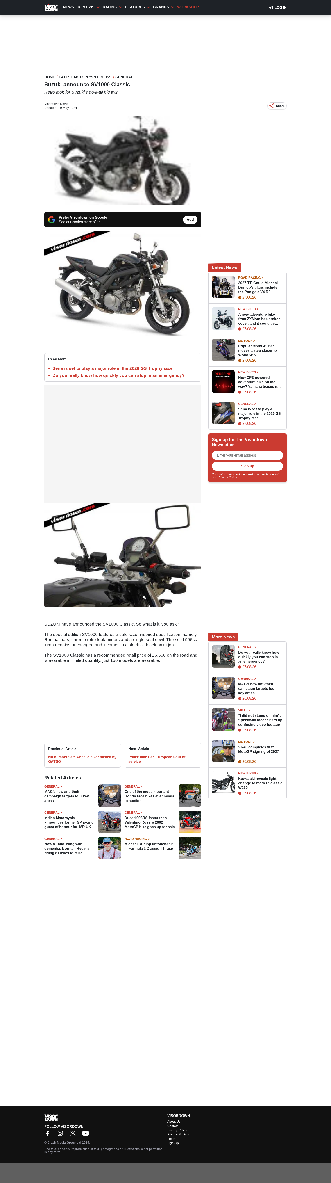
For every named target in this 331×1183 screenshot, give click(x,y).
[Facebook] (48, 1135)
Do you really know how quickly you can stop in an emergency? (118, 375)
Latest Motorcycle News (85, 77)
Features (135, 7)
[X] (74, 1135)
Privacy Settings (178, 1134)
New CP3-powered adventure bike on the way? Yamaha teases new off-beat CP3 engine (260, 382)
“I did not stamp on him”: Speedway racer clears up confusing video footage (260, 720)
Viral (243, 710)
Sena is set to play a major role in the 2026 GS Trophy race (112, 368)
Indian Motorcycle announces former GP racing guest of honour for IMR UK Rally (69, 822)
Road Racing (136, 838)
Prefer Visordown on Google (83, 217)
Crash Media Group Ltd (64, 1142)
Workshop (188, 7)
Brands (161, 7)
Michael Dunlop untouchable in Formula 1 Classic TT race (149, 846)
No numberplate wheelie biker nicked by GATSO (82, 759)
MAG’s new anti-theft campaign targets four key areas (66, 796)
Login (171, 1138)
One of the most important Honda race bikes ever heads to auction (149, 796)
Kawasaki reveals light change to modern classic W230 (260, 783)
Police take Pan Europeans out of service (156, 759)
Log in (280, 7)
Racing (110, 7)
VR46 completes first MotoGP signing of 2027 (258, 749)
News (68, 7)
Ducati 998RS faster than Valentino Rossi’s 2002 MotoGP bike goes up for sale (150, 822)
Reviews (86, 7)
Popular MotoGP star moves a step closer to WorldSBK (257, 350)
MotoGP (245, 341)
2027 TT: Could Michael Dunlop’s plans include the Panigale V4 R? (258, 287)
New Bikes (247, 309)
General (124, 77)
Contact (172, 1125)
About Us (173, 1121)
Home (49, 77)
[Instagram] (61, 1135)
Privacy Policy (227, 477)
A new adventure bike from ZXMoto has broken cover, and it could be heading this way (259, 319)
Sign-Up (173, 1142)
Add (190, 220)
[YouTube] (86, 1135)
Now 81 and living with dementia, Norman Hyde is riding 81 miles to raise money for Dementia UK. (66, 848)
